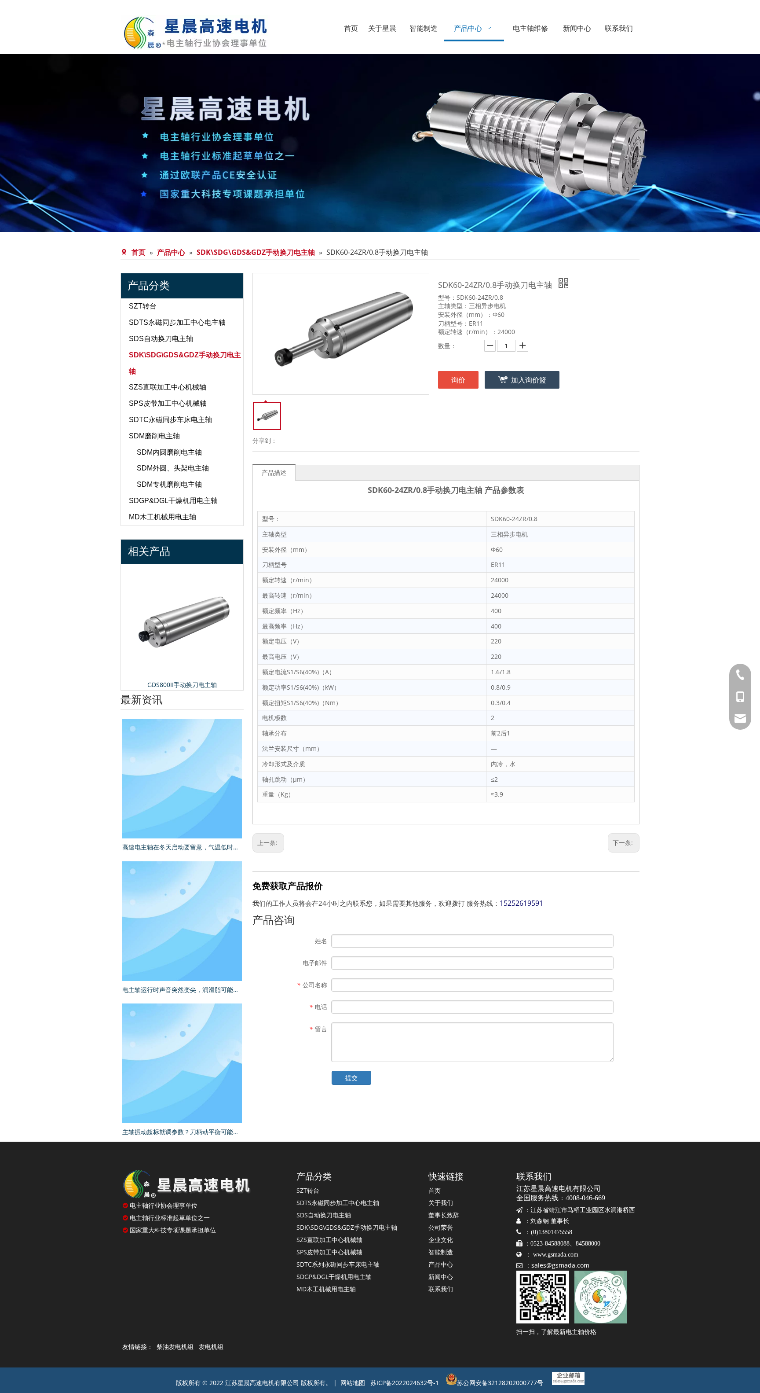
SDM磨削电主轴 (154, 436)
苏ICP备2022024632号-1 (404, 1382)
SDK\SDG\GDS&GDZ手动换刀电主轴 (346, 1227)
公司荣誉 (440, 1227)
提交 (351, 1077)
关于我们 (440, 1202)
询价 (458, 380)
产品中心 (440, 1264)
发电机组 (211, 1346)
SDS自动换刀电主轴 (161, 338)
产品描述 (274, 472)
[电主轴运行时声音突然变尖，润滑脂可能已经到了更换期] (182, 921)
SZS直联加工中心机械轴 (167, 387)
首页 (434, 1190)
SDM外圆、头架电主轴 (173, 468)
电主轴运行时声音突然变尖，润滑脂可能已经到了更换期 (182, 989)
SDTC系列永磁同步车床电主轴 (338, 1264)
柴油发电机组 (175, 1346)
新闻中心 (440, 1276)
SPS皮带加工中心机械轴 (168, 403)
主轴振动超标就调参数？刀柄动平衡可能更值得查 (182, 1132)
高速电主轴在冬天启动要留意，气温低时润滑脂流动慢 (182, 847)
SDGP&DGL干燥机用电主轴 (173, 500)
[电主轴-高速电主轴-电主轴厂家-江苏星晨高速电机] (186, 1184)
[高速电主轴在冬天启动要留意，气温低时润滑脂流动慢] (182, 778)
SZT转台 (143, 306)
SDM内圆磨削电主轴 (169, 452)
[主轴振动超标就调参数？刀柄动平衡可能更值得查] (182, 1063)
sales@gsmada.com (560, 1265)
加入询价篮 (528, 380)
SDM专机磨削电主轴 (169, 484)
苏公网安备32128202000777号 (500, 1382)
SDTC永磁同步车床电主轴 (170, 419)
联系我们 (440, 1289)
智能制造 (440, 1252)
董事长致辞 (443, 1215)
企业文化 (440, 1239)
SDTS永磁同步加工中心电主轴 (177, 322)
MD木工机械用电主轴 (162, 517)
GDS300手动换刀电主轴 (239, 684)
